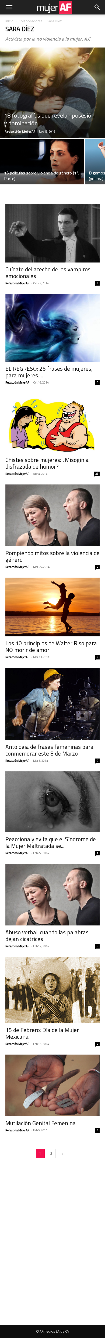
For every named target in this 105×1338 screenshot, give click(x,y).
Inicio (9, 21)
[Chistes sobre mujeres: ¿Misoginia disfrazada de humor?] (52, 423)
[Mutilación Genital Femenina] (52, 1086)
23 (97, 474)
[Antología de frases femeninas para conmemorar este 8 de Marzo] (52, 704)
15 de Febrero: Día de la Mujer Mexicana (42, 1033)
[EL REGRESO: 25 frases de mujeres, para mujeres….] (52, 328)
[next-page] (62, 1153)
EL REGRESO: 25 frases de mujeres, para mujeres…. (49, 372)
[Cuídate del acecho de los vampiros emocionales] (52, 233)
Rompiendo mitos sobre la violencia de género (52, 556)
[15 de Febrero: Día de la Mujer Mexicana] (52, 990)
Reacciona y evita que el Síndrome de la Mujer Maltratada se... (50, 842)
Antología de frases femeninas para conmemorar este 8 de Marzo (49, 750)
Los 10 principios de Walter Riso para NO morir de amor (51, 646)
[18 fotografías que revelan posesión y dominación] (52, 93)
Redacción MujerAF (20, 131)
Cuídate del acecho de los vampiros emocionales (47, 272)
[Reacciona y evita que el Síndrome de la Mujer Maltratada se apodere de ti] (52, 801)
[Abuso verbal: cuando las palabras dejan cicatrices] (52, 894)
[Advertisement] (52, 1270)
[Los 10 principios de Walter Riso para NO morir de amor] (52, 607)
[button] (9, 7)
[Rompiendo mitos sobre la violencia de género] (52, 515)
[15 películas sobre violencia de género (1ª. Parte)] (42, 162)
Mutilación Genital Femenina (40, 1123)
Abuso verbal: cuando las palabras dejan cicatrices (47, 935)
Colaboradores (30, 21)
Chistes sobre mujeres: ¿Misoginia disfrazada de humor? (47, 463)
